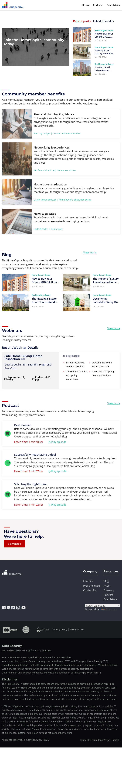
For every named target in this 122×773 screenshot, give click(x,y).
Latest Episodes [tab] (103, 21)
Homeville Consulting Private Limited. (100, 739)
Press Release (91, 585)
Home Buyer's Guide (104, 30)
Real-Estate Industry (104, 64)
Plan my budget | (43, 133)
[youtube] (23, 607)
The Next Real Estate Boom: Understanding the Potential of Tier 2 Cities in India (103, 69)
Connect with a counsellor (67, 133)
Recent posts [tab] (82, 21)
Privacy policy (60, 629)
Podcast (98, 5)
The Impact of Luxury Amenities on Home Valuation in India (104, 52)
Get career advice (66, 170)
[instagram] (18, 607)
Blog (106, 581)
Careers (88, 581)
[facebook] (4, 607)
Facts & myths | (42, 228)
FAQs (107, 585)
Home (85, 5)
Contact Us (89, 590)
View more (89, 252)
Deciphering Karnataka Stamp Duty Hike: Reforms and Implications (106, 300)
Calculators (113, 5)
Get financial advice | (45, 170)
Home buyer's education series (75, 199)
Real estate (57, 228)
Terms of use (77, 629)
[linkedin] (13, 607)
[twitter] (8, 607)
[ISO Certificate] (10, 629)
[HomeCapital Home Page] (13, 5)
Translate (111, 609)
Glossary (109, 590)
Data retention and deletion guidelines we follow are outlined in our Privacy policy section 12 (51, 672)
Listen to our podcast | (46, 199)
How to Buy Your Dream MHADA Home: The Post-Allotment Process (105, 35)
